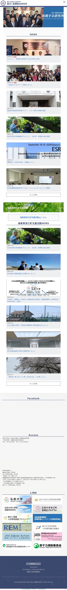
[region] (33, 15)
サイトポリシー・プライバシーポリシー (34, 569)
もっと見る (33, 195)
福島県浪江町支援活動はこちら (33, 217)
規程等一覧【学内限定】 (33, 571)
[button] (27, 26)
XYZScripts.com (41, 588)
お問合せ (32, 564)
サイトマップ (33, 567)
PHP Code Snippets (26, 588)
